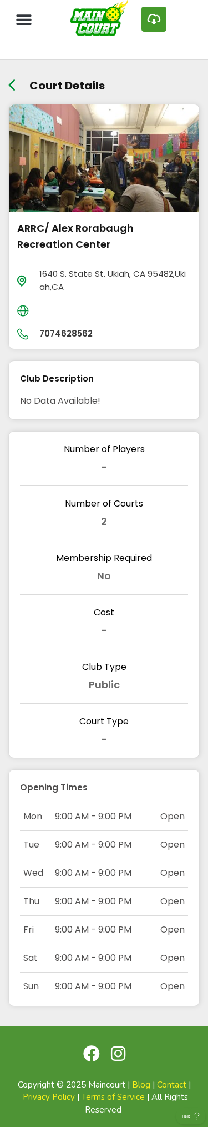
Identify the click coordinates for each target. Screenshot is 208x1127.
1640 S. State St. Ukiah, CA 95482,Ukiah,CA (112, 280)
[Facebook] (91, 1053)
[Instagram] (118, 1053)
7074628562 (66, 333)
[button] (23, 19)
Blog (141, 1084)
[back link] (12, 81)
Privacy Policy (49, 1097)
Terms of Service (113, 1097)
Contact (171, 1084)
